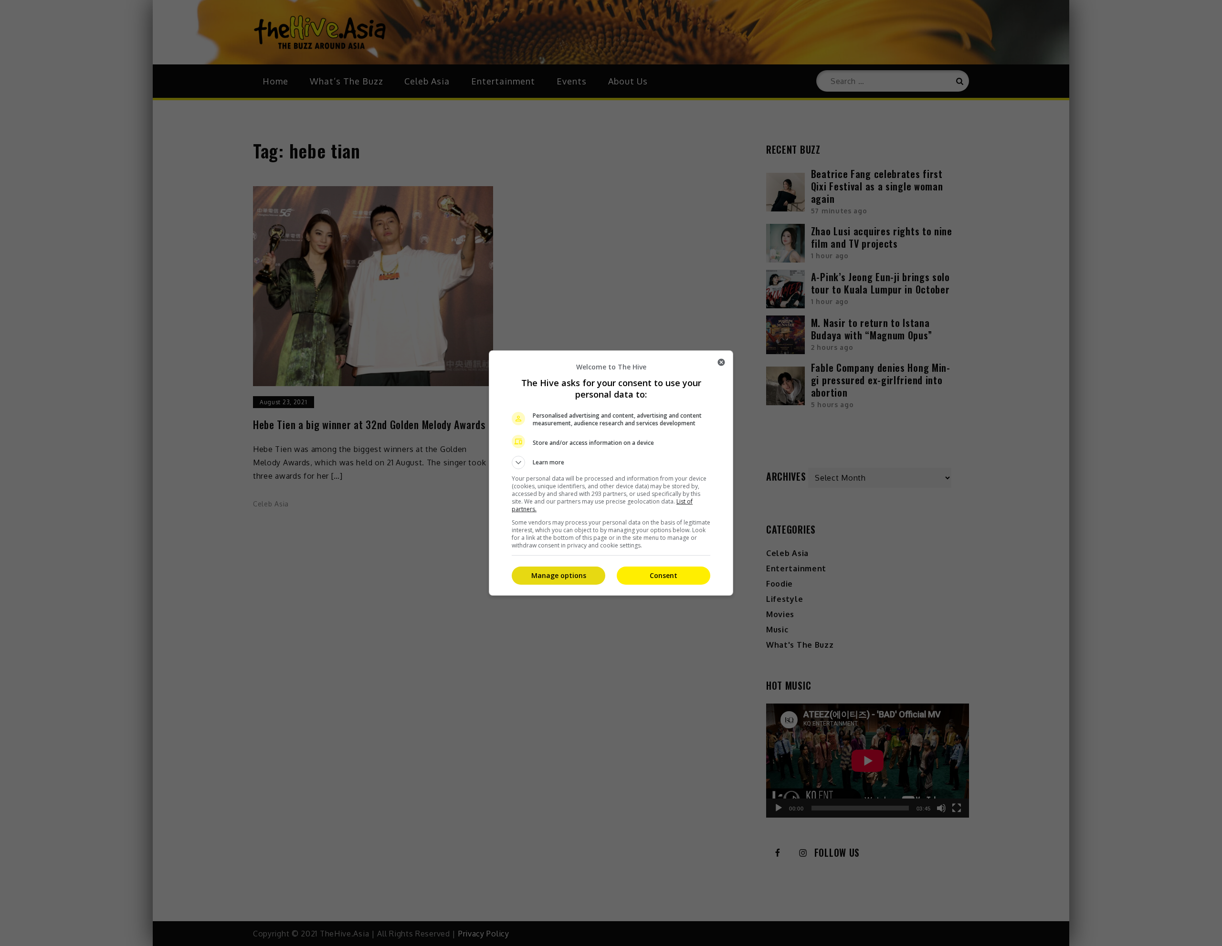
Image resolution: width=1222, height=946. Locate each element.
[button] (611, 462)
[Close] (721, 362)
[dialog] (611, 473)
